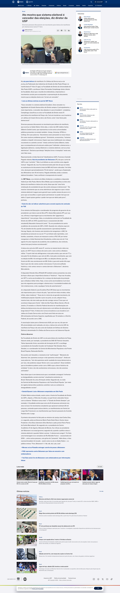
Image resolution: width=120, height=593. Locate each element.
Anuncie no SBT (48, 578)
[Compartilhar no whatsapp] (58, 30)
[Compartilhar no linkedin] (68, 30)
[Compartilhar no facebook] (61, 30)
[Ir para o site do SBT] (25, 579)
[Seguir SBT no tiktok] (111, 579)
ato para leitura (28, 81)
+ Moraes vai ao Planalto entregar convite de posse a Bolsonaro (43, 447)
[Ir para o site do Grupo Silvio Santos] (14, 579)
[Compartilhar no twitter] (65, 30)
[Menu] (106, 1)
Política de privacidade (60, 578)
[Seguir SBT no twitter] (103, 579)
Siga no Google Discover (62, 72)
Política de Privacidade (37, 588)
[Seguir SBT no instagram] (94, 579)
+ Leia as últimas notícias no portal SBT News (37, 101)
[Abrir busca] (91, 1)
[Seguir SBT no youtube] (107, 579)
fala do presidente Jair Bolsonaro (43, 159)
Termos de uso (72, 578)
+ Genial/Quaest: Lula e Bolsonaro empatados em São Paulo (42, 391)
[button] (27, 479)
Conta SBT (100, 2)
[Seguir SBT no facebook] (98, 579)
